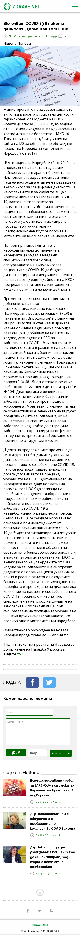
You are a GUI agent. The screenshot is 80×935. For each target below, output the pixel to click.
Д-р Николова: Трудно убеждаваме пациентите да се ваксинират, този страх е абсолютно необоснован (52, 857)
